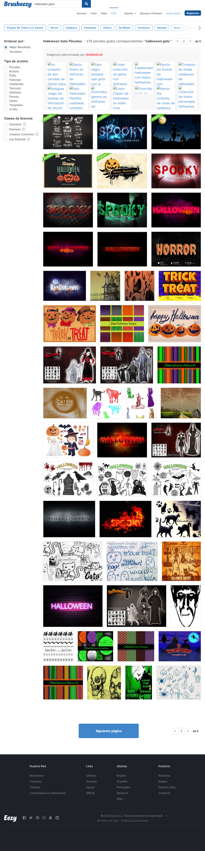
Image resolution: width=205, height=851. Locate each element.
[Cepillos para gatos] (178, 519)
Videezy (35, 787)
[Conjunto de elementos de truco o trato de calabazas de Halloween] (69, 323)
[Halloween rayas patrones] (122, 323)
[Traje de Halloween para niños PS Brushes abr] (126, 365)
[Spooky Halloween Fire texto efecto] (125, 519)
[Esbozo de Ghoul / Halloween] (104, 683)
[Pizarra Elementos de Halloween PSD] (68, 131)
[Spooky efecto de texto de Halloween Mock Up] (73, 606)
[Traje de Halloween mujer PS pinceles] (176, 440)
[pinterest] (37, 818)
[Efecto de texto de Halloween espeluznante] (176, 210)
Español (122, 781)
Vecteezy (36, 781)
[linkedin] (57, 818)
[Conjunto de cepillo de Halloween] (179, 646)
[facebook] (24, 818)
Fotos (93, 13)
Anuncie (91, 781)
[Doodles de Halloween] (132, 561)
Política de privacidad (134, 820)
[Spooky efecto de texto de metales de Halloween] (69, 519)
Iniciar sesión (173, 13)
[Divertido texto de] (144, 89)
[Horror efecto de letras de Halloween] (176, 249)
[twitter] (31, 818)
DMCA (90, 793)
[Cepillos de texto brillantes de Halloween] (138, 683)
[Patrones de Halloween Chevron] (135, 646)
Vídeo (104, 13)
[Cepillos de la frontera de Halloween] (58, 646)
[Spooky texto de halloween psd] (122, 131)
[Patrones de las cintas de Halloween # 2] (63, 683)
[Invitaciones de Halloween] (95, 646)
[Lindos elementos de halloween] (68, 440)
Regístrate (193, 13)
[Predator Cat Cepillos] (106, 403)
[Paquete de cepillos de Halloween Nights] (176, 131)
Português (123, 787)
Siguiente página (109, 731)
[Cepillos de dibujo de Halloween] (105, 286)
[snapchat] (50, 818)
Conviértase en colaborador (48, 793)
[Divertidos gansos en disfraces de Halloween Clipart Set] (100, 101)
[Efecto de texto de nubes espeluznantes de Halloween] (64, 286)
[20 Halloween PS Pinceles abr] (68, 479)
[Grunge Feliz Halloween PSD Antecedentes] (68, 170)
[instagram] (43, 818)
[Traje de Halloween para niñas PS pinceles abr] (69, 365)
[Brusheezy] (18, 4)
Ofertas (91, 775)
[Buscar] (86, 4)
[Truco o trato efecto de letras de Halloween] (180, 286)
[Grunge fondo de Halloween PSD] (122, 170)
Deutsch (122, 793)
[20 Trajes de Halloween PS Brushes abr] (136, 606)
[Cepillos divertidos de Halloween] (178, 683)
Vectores (81, 13)
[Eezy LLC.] (10, 818)
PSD (113, 13)
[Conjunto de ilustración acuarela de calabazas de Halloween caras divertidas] (174, 323)
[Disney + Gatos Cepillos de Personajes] (141, 403)
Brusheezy (37, 775)
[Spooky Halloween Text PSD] (176, 170)
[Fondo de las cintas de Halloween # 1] (179, 365)
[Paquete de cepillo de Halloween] (139, 286)
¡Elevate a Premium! (151, 13)
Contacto (164, 793)
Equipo (162, 781)
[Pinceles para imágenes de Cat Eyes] (65, 403)
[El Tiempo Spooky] (181, 403)
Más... (121, 798)
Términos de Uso (107, 820)
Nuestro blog (166, 787)
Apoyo (90, 787)
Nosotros (164, 775)
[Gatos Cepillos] (72, 561)
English (121, 775)
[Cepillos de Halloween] (181, 561)
